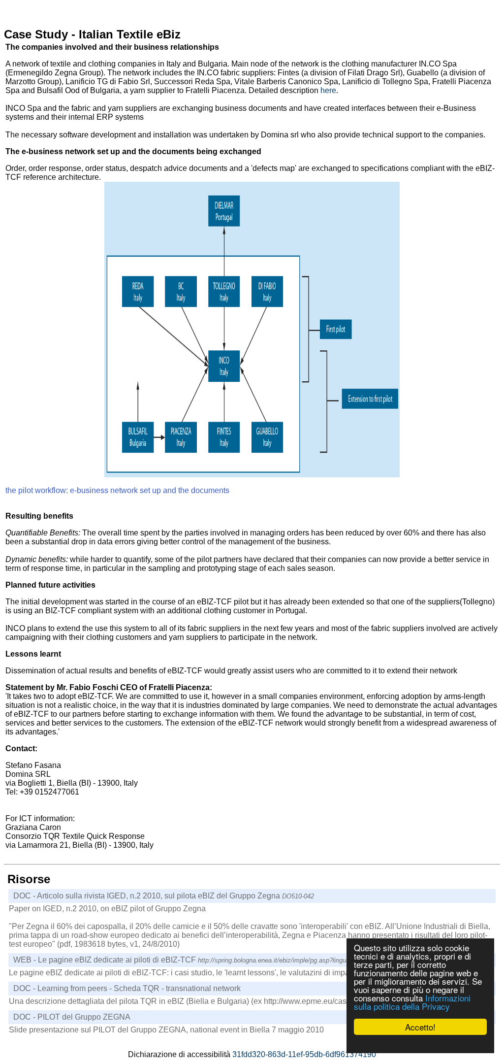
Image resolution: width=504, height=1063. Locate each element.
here (328, 90)
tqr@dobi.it (24, 854)
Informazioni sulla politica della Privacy (412, 1002)
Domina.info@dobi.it (41, 801)
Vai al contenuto (32, 8)
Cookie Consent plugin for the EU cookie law (420, 1043)
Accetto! (420, 1027)
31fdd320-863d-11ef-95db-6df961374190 (304, 1054)
